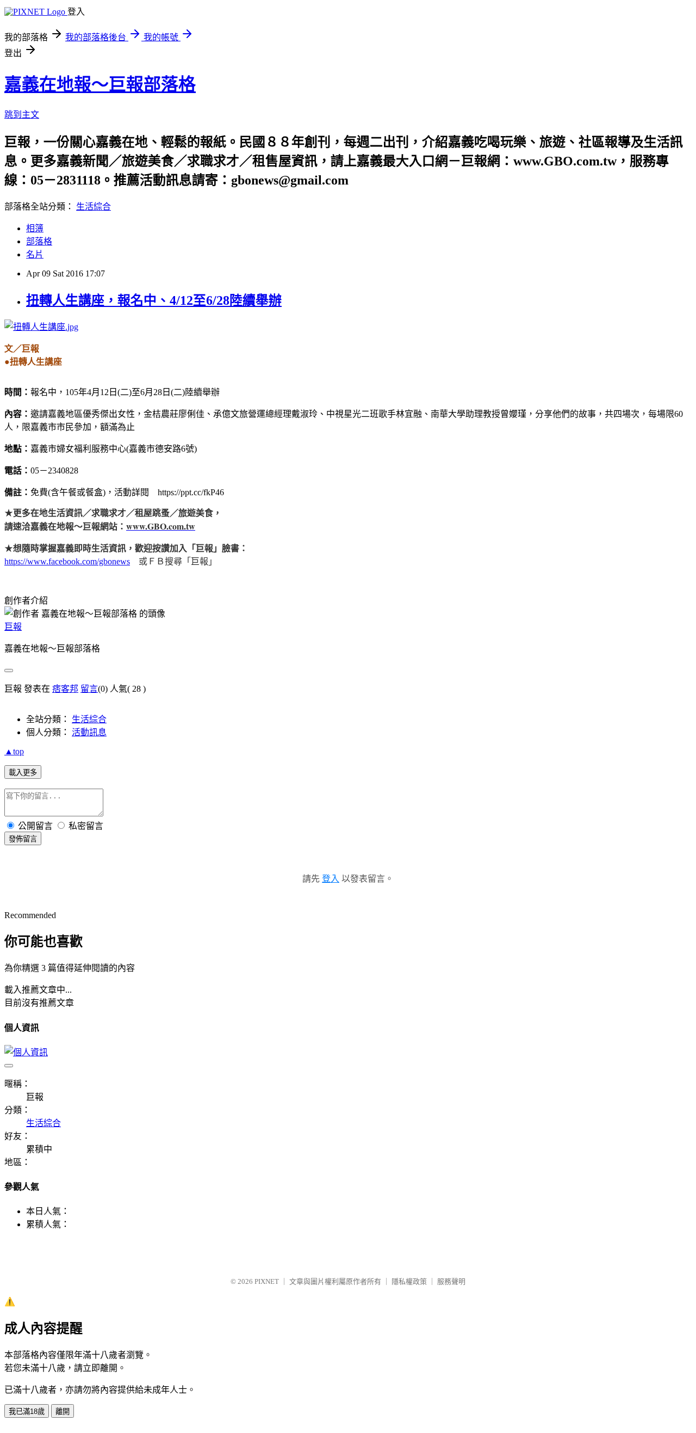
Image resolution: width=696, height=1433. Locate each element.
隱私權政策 (409, 1281)
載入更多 (23, 772)
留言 (89, 688)
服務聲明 (451, 1281)
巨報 (13, 626)
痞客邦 (65, 688)
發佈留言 (23, 839)
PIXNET (266, 1281)
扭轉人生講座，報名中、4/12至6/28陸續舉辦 (154, 300)
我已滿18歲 (27, 1411)
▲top (14, 751)
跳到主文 (21, 114)
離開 (62, 1411)
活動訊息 (89, 732)
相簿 (35, 228)
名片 (35, 254)
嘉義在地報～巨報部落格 (100, 84)
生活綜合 (93, 206)
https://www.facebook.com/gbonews (67, 561)
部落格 (39, 241)
